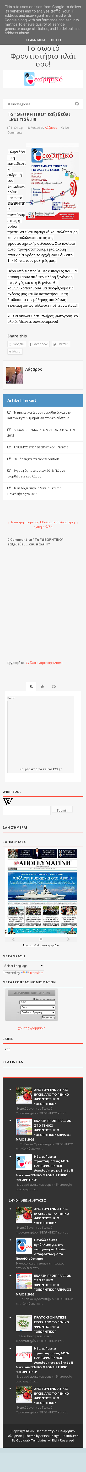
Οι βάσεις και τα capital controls (36, 459)
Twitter (62, 344)
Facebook (39, 344)
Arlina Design (49, 1436)
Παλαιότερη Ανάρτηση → (60, 522)
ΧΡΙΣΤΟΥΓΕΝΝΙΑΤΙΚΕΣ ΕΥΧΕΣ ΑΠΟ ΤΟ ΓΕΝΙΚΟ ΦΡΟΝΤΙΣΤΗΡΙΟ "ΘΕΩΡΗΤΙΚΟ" (51, 1096)
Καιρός (25, 769)
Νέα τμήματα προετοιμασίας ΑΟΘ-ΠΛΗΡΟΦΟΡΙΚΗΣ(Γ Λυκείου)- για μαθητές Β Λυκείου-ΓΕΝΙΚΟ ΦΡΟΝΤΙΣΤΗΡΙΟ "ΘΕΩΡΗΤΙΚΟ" (44, 1168)
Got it (56, 40)
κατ (7, 1049)
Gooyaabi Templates (31, 1440)
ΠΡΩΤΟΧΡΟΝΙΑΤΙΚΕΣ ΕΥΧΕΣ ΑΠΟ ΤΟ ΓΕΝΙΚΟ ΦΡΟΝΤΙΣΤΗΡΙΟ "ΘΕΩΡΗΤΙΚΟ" (51, 1324)
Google (18, 344)
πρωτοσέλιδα (33, 945)
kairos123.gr (52, 769)
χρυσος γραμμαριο (32, 1028)
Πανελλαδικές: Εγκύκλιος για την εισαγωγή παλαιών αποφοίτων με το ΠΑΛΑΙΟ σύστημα (40, 1249)
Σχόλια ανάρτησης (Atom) (44, 662)
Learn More (36, 40)
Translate (36, 973)
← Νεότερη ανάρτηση (23, 522)
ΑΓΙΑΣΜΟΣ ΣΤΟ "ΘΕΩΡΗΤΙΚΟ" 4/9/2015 (41, 447)
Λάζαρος (33, 369)
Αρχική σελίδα (43, 524)
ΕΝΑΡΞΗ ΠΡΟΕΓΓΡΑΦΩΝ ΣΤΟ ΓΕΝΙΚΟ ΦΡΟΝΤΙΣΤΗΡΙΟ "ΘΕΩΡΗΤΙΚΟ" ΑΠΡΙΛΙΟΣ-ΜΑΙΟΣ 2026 (44, 1130)
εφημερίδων (52, 945)
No (67, 128)
